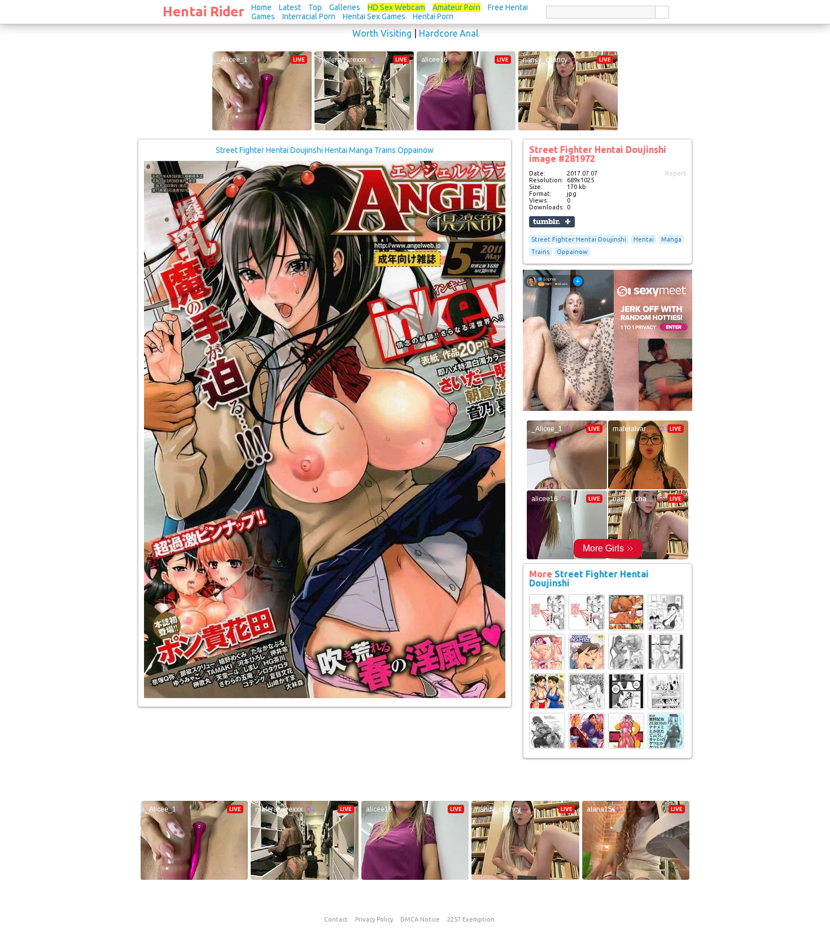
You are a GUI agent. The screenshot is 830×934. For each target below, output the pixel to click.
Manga (671, 239)
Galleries (344, 7)
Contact (336, 919)
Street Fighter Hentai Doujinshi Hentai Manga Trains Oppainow (325, 150)
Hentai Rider (203, 11)
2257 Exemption (471, 919)
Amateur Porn (456, 7)
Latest (290, 7)
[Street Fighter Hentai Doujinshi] (547, 628)
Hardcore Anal (448, 33)
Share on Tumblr (552, 221)
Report (675, 173)
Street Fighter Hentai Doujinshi (578, 239)
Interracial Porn (308, 16)
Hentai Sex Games (374, 16)
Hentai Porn (433, 16)
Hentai (644, 239)
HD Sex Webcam (396, 7)
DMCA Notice (420, 919)
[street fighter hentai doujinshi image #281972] (324, 695)
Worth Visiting (382, 33)
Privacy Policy (374, 919)
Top (315, 7)
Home (261, 7)
